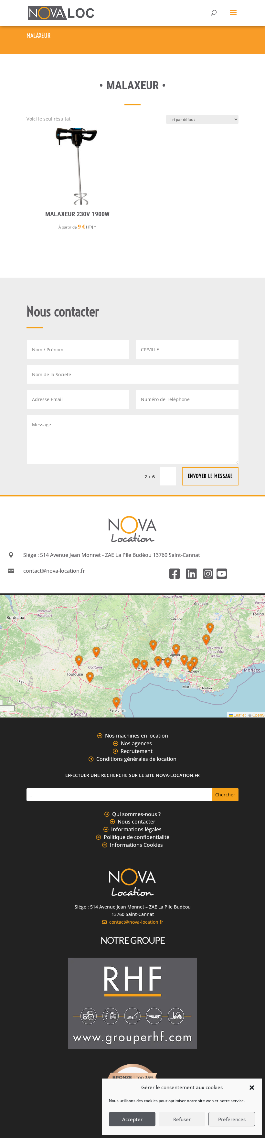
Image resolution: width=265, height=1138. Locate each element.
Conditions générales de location (136, 758)
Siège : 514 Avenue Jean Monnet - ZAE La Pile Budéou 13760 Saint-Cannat (111, 554)
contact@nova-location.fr (135, 922)
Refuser (182, 1119)
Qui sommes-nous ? (136, 814)
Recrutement (137, 751)
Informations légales (136, 829)
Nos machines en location (136, 735)
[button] (252, 1087)
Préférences (232, 1119)
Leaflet (239, 715)
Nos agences (136, 743)
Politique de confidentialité (136, 837)
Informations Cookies (136, 844)
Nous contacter (136, 821)
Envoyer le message (210, 476)
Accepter (132, 1119)
